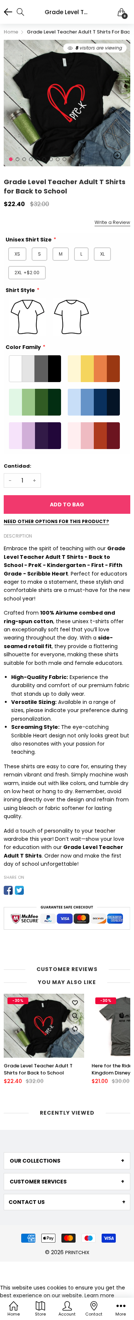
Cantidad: (17, 466)
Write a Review (112, 222)
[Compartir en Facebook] (8, 890)
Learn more (99, 1295)
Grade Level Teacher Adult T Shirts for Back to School (38, 1069)
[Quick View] (74, 1016)
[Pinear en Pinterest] (30, 890)
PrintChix (77, 1252)
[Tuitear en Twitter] (19, 890)
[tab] (67, 1160)
